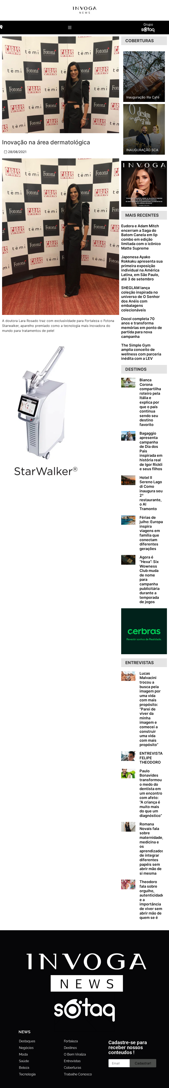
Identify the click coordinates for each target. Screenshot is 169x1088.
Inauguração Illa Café (142, 97)
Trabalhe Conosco (78, 1074)
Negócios (26, 1048)
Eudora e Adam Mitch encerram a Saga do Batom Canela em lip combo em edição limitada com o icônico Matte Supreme (141, 237)
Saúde (24, 1061)
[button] (69, 27)
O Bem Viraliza (75, 1054)
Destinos (70, 1048)
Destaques (27, 1041)
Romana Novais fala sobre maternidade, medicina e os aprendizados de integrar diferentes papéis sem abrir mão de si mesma (152, 848)
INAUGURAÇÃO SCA (142, 150)
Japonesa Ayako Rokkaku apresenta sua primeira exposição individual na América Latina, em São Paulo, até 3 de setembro (142, 268)
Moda (23, 1054)
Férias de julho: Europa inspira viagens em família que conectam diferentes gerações (151, 533)
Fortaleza (71, 1041)
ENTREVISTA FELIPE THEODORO (151, 757)
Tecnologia (27, 1074)
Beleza (24, 1068)
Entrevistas (72, 1061)
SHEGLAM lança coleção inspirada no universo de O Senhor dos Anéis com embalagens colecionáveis (140, 299)
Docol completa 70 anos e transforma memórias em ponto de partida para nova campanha (141, 328)
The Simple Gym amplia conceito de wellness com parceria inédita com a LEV (141, 352)
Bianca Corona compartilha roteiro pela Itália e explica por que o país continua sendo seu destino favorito (150, 402)
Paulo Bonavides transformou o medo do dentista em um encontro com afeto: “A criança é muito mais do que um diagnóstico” (151, 793)
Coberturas (72, 1068)
